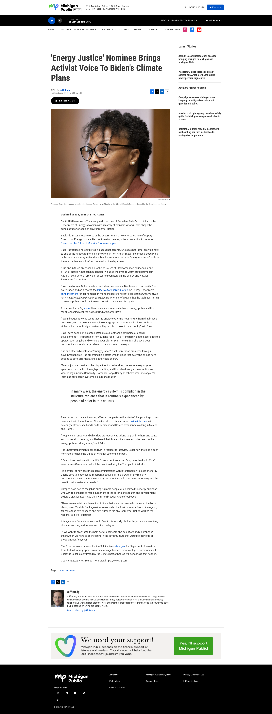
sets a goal (119, 546)
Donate (216, 7)
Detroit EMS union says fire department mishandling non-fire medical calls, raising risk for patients (198, 132)
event (87, 308)
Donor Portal (197, 7)
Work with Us (114, 681)
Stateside (66, 29)
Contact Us (114, 675)
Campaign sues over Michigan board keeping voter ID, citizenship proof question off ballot (196, 100)
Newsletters (172, 29)
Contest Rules (152, 681)
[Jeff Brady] (57, 598)
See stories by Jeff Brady (81, 610)
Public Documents (117, 688)
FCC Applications (190, 681)
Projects (107, 29)
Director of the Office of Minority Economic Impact (89, 243)
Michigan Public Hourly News (158, 675)
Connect (138, 29)
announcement (69, 293)
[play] (51, 20)
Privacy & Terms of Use (193, 675)
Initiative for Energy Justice (112, 289)
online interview (139, 421)
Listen (123, 29)
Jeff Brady (65, 90)
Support (154, 29)
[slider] (64, 20)
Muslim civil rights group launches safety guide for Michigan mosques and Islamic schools (199, 116)
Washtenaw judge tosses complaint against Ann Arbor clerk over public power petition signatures (196, 75)
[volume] (60, 20)
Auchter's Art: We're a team (192, 87)
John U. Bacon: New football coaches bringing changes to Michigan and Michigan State (197, 59)
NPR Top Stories (67, 570)
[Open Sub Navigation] (56, 29)
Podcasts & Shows (85, 29)
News (51, 29)
